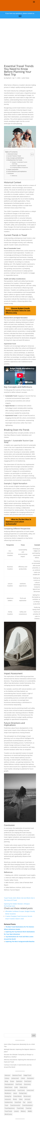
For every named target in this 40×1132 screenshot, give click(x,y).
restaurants (8, 1099)
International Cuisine (10, 1090)
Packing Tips (8, 1096)
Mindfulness (8, 1093)
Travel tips (28, 1108)
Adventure (7, 1075)
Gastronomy (27, 1084)
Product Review (17, 1096)
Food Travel (19, 1084)
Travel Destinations (27, 1105)
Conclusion (11, 173)
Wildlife (30, 1111)
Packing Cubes (23, 1093)
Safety (20, 1099)
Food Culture (27, 1081)
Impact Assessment (13, 169)
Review (15, 1099)
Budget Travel (27, 1075)
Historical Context (12, 154)
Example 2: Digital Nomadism (19, 165)
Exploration (19, 1081)
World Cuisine (8, 1114)
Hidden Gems (23, 1087)
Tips (24, 1102)
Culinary (7, 1078)
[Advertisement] (20, 44)
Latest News (25, 78)
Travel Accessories (15, 1105)
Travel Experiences (10, 1108)
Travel (6, 1105)
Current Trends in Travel (14, 156)
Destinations (30, 1078)
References (14, 175)
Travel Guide (20, 1108)
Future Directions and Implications (17, 171)
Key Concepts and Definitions (16, 158)
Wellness (23, 1111)
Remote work (27, 1096)
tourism (30, 1102)
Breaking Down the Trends (15, 160)
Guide (16, 1087)
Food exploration (9, 1084)
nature (15, 1093)
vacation (16, 1111)
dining (6, 1081)
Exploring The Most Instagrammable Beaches (19, 941)
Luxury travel (30, 1090)
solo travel (27, 1099)
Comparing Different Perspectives (20, 167)
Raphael (8, 78)
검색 (33, 1035)
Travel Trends (8, 1111)
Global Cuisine (8, 1087)
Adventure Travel (16, 1075)
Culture (23, 1078)
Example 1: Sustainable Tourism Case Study (19, 162)
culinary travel (15, 1078)
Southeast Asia (8, 1102)
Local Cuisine (21, 1090)
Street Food (18, 1102)
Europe (12, 1081)
